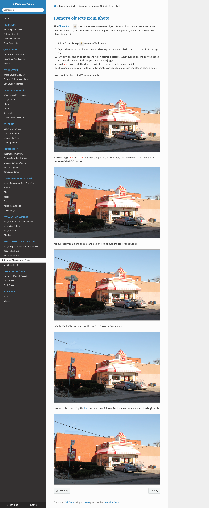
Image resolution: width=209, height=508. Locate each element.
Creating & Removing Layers (17, 79)
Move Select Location (14, 118)
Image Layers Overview (14, 75)
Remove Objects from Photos (17, 260)
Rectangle (8, 113)
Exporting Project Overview (16, 276)
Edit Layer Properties (13, 84)
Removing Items (11, 172)
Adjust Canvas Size (12, 206)
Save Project (9, 280)
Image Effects (10, 230)
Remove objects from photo (81, 18)
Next (153, 491)
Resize (6, 197)
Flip (5, 192)
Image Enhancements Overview (18, 221)
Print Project (9, 285)
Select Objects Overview (15, 95)
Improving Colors (12, 226)
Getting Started (11, 34)
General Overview (12, 38)
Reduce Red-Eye (11, 251)
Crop (6, 201)
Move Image (9, 210)
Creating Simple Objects (15, 163)
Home (6, 18)
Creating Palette (11, 138)
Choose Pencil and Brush (15, 158)
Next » (33, 505)
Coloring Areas (10, 142)
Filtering (7, 235)
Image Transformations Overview (19, 183)
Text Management (12, 167)
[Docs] (55, 6)
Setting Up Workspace (14, 59)
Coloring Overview (12, 129)
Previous (63, 491)
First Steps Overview (13, 29)
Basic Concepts (11, 43)
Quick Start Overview (14, 54)
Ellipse (6, 104)
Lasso (6, 108)
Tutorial (7, 63)
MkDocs (69, 502)
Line (86, 408)
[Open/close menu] (2, 260)
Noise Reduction (11, 255)
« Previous (12, 505)
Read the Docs (111, 502)
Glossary (7, 301)
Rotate (7, 188)
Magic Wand (9, 99)
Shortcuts (8, 296)
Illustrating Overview (13, 154)
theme (86, 502)
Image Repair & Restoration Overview (21, 246)
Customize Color (11, 133)
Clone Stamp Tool (12, 265)
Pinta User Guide (24, 4)
